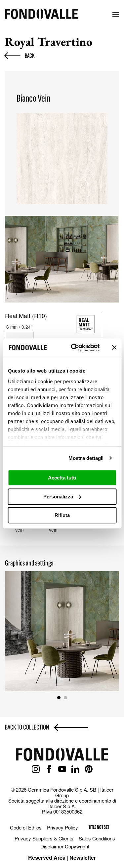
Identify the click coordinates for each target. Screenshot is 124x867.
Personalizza (58, 496)
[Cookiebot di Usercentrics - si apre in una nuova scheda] (74, 347)
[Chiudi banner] (114, 347)
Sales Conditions (97, 838)
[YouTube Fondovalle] (62, 769)
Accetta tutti (62, 477)
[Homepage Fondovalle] (41, 14)
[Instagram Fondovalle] (36, 769)
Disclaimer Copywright (64, 846)
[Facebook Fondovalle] (49, 769)
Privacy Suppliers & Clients (44, 838)
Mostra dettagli (86, 458)
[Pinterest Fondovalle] (89, 769)
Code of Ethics (26, 827)
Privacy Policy (62, 827)
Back (30, 55)
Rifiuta (62, 515)
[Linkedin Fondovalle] (75, 769)
